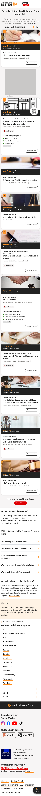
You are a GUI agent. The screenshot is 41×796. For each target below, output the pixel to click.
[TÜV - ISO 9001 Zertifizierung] (6, 754)
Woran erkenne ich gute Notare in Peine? (20, 565)
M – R (20, 693)
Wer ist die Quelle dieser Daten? (20, 542)
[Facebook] (8, 723)
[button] (37, 790)
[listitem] (14, 633)
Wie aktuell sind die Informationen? (20, 572)
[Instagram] (3, 723)
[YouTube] (14, 723)
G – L (20, 689)
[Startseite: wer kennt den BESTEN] (9, 4)
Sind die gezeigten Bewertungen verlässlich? (20, 557)
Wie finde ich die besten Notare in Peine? (20, 549)
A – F (20, 630)
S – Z (20, 697)
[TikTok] (21, 723)
